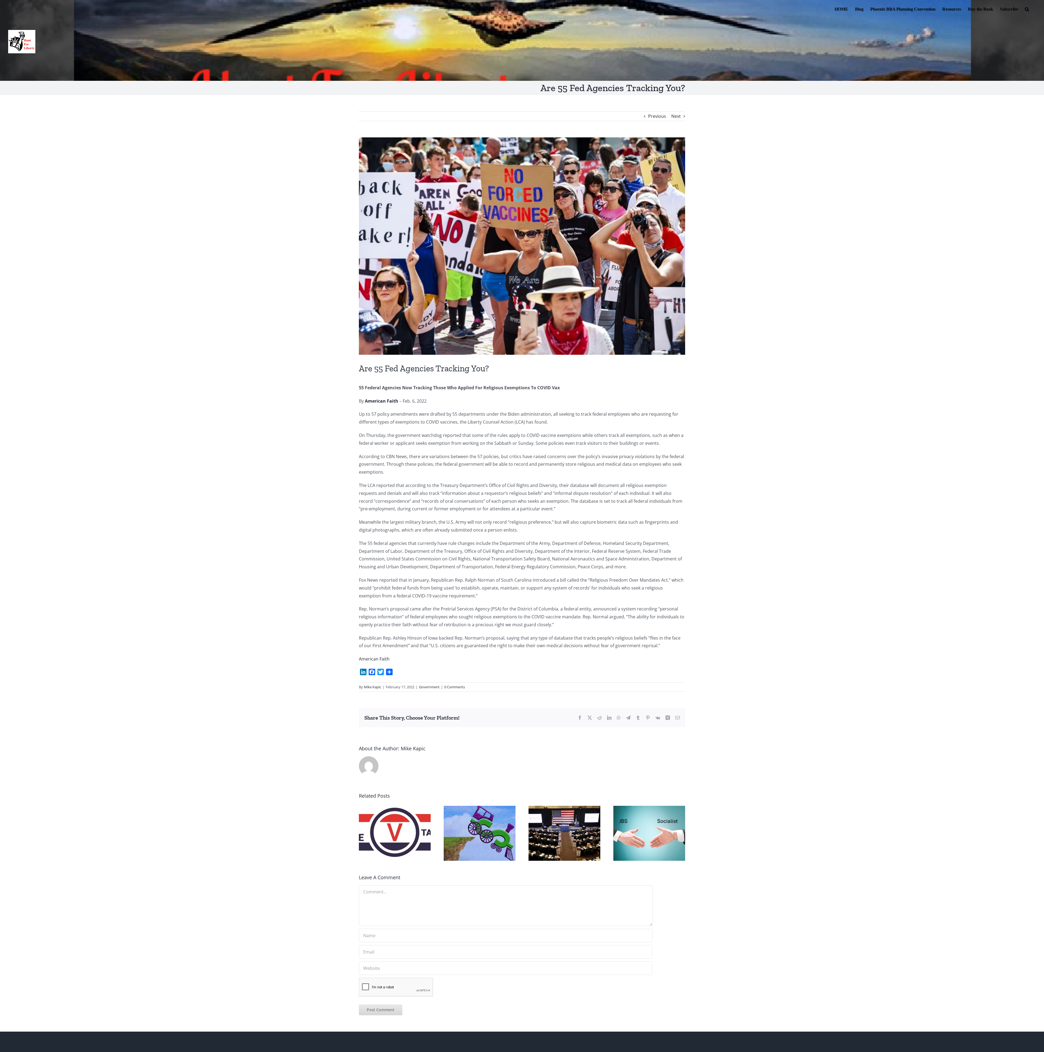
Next (676, 116)
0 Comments (454, 686)
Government (429, 686)
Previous (657, 116)
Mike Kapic (372, 686)
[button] (1027, 9)
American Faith (374, 659)
